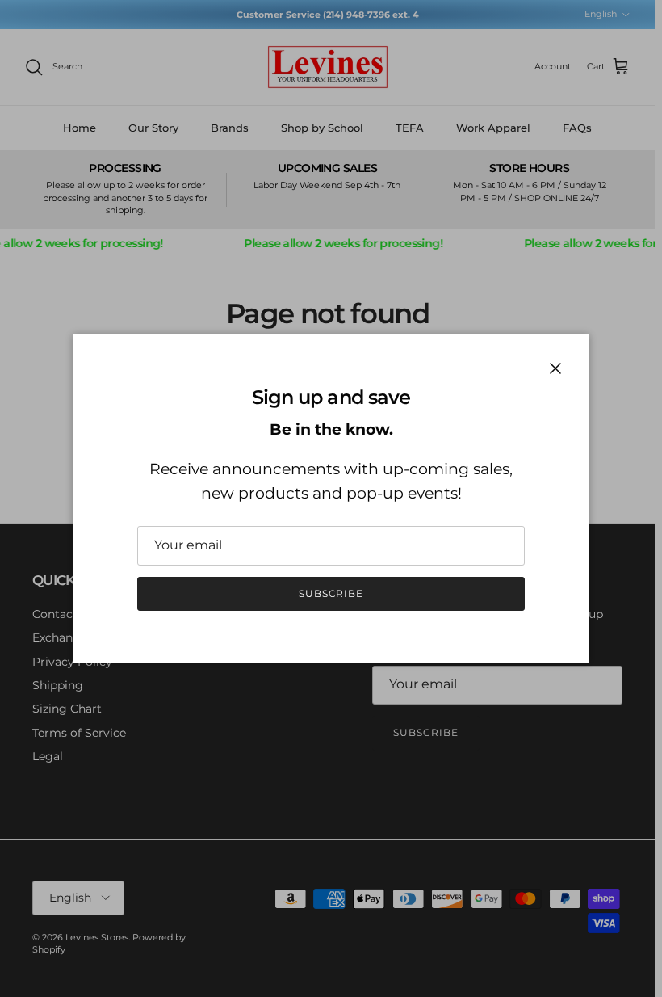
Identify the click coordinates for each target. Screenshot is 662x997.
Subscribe (331, 593)
